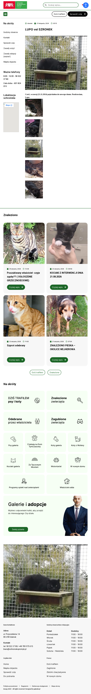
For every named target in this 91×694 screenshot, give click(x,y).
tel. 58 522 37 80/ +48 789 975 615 (18, 646)
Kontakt (6, 37)
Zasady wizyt (9, 48)
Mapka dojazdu (9, 62)
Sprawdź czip (9, 43)
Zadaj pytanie (18, 529)
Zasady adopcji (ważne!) (9, 55)
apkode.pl (37, 689)
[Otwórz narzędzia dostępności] (86, 5)
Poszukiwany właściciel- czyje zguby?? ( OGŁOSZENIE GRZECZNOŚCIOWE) (23, 276)
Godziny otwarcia (10, 32)
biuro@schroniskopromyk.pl (14, 649)
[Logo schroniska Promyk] (15, 5)
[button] (5, 14)
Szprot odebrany (16, 345)
